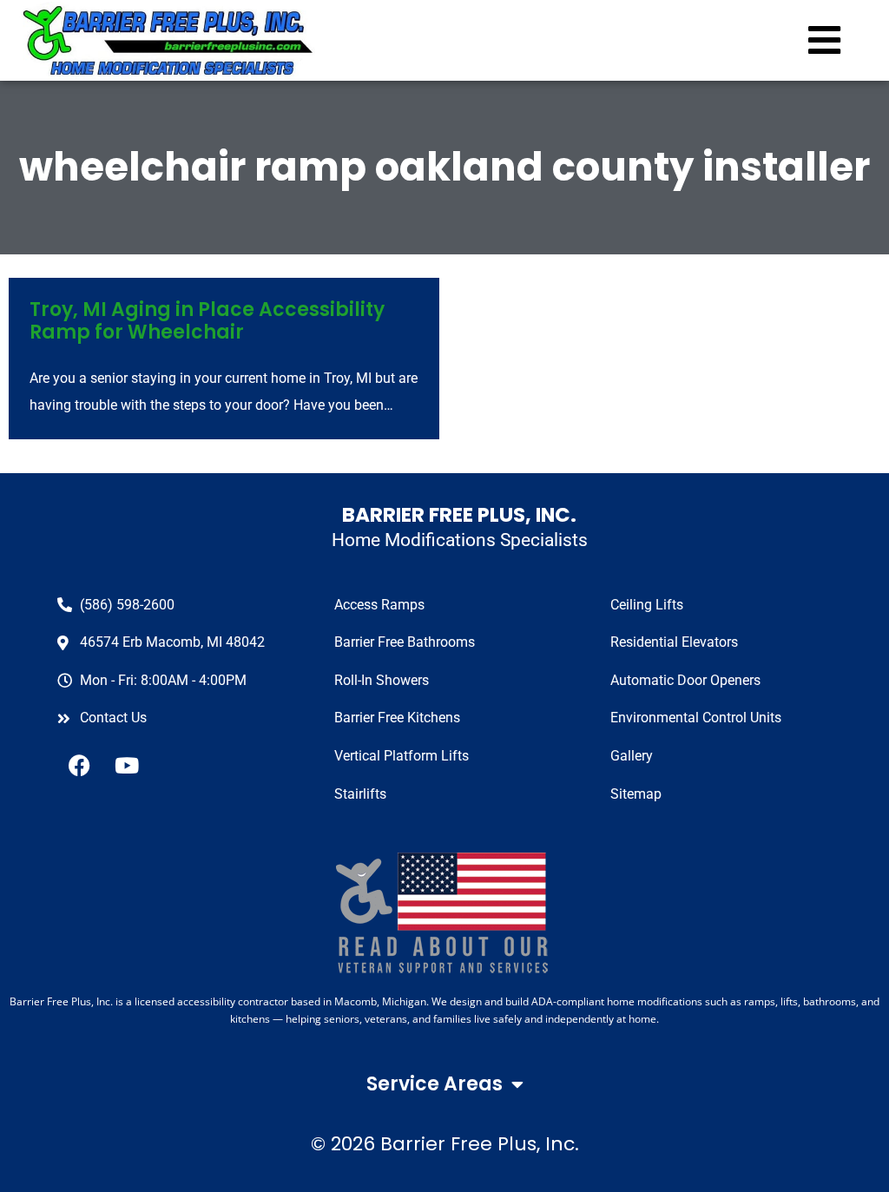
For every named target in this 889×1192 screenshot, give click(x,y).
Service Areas (434, 1083)
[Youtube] (126, 765)
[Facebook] (79, 765)
